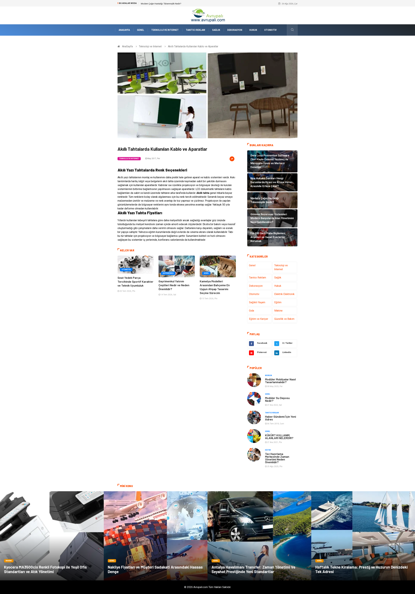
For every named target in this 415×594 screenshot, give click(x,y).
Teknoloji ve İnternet (165, 30)
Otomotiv (270, 30)
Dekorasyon (234, 30)
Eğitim (277, 302)
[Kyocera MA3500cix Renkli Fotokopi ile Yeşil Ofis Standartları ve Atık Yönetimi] (52, 535)
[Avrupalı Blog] (207, 15)
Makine (278, 310)
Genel (140, 30)
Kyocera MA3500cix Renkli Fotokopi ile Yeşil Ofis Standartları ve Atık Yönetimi (45, 569)
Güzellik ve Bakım (284, 318)
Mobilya (268, 375)
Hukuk (253, 30)
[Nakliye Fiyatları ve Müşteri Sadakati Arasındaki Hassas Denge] (156, 535)
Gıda (251, 310)
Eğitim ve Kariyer (258, 318)
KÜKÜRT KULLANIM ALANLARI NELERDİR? (279, 436)
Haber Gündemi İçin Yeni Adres (280, 418)
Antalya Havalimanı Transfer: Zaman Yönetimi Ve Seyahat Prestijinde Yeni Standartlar (253, 569)
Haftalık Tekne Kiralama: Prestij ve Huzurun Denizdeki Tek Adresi (361, 569)
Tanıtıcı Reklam (195, 30)
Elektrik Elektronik (284, 294)
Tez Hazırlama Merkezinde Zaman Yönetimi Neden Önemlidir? (277, 458)
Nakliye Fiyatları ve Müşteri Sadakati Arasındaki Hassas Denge (155, 569)
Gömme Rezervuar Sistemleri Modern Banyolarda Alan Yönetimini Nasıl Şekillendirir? (180, 3)
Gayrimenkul (168, 273)
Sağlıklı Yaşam (257, 302)
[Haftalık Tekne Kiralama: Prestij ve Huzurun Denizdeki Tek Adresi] (363, 535)
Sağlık (216, 30)
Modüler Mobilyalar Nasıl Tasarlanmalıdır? (280, 380)
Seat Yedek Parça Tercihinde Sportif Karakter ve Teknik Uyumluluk (135, 281)
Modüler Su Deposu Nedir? (277, 399)
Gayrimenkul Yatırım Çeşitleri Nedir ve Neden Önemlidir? (174, 285)
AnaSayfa (124, 30)
